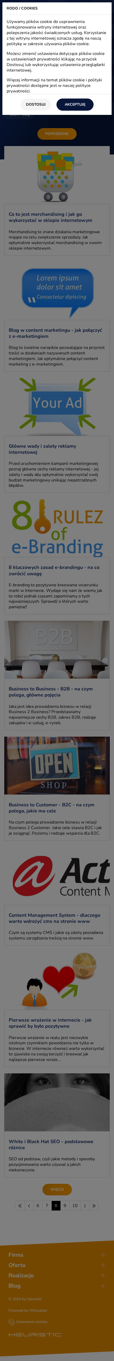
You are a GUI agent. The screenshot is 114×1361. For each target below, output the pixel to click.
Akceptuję (75, 104)
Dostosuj (36, 104)
